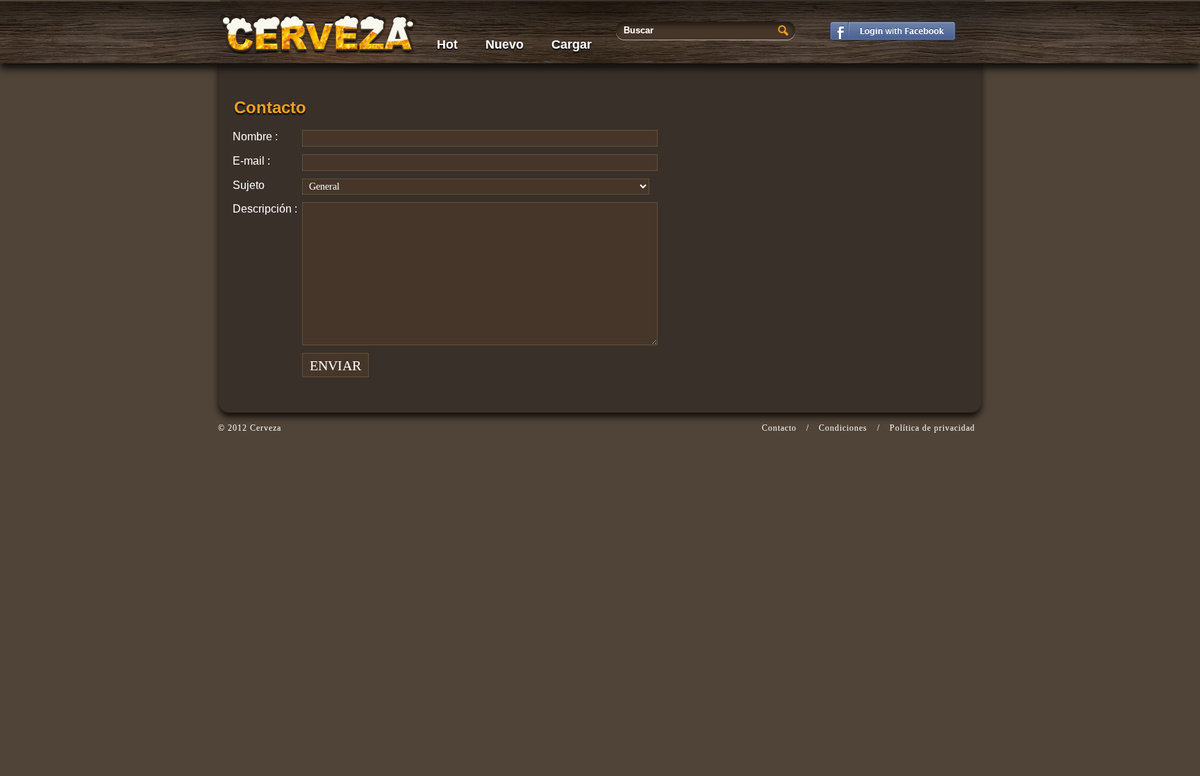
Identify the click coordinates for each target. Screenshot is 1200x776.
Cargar (571, 44)
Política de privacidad (932, 428)
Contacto (779, 428)
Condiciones (843, 428)
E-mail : (251, 161)
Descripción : (265, 209)
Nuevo (504, 44)
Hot (447, 44)
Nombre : (255, 136)
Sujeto (249, 185)
